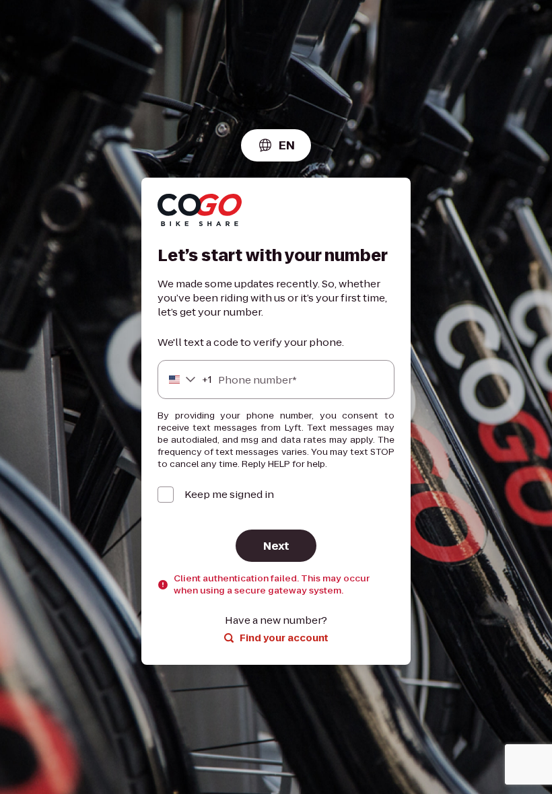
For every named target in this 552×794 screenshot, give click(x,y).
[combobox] (276, 145)
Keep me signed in (229, 494)
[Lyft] (200, 211)
